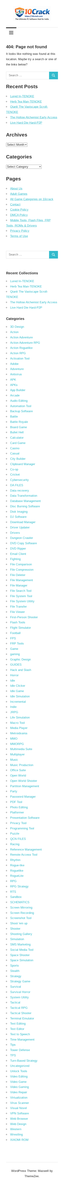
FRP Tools (17, 643)
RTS (13, 891)
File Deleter (17, 575)
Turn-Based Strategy (24, 1060)
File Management (21, 580)
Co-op (14, 469)
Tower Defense (20, 1050)
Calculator (17, 437)
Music (14, 759)
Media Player (19, 728)
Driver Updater (20, 527)
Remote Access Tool (23, 854)
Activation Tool (20, 358)
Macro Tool (17, 723)
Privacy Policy (19, 230)
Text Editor (17, 1029)
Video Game (18, 1081)
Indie (13, 707)
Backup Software (21, 411)
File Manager (18, 585)
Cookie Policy (19, 209)
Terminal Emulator (22, 1018)
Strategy (15, 976)
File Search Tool (20, 590)
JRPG (14, 712)
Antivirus (16, 374)
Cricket (15, 474)
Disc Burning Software (25, 506)
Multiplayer (17, 754)
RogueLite (16, 875)
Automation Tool (20, 406)
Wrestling (16, 1134)
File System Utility (22, 601)
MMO (13, 738)
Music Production (21, 765)
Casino (14, 448)
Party (13, 791)
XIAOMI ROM (19, 1140)
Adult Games (18, 194)
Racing (14, 844)
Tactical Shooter (20, 1013)
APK (13, 379)
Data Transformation (23, 495)
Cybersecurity (19, 480)
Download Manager (23, 522)
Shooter (15, 928)
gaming (15, 654)
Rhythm (15, 860)
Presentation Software (24, 817)
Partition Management (24, 786)
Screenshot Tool (20, 918)
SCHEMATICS (19, 902)
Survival (15, 986)
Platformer (17, 812)
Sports (14, 965)
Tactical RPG (19, 1008)
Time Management (22, 1039)
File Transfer (18, 606)
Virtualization (18, 1097)
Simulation (17, 939)
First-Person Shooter (24, 617)
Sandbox (16, 897)
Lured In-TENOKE (22, 96)
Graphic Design (20, 659)
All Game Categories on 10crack (31, 199)
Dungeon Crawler (21, 538)
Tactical (15, 1002)
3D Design (17, 326)
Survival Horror (20, 992)
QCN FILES (18, 839)
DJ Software (18, 517)
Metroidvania (18, 733)
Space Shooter (20, 955)
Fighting (15, 559)
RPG (13, 881)
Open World (18, 775)
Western (15, 1129)
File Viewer (17, 612)
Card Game (17, 443)
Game (14, 649)
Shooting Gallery (21, 934)
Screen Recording (22, 913)
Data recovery (19, 490)
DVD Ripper (18, 548)
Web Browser (19, 1118)
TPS (13, 1055)
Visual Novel (18, 1108)
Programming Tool (22, 828)
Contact (15, 204)
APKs (14, 385)
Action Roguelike (21, 348)
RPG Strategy (19, 886)
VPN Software (19, 1113)
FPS (13, 638)
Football (15, 633)
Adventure (17, 369)
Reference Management (26, 849)
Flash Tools (17, 622)
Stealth (14, 971)
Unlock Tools (18, 1071)
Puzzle (14, 833)
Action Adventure (21, 337)
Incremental (18, 701)
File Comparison (21, 564)
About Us (16, 188)
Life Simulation (20, 717)
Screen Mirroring (21, 907)
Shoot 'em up (18, 923)
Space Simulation (21, 960)
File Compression (21, 569)
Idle (12, 680)
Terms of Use (19, 236)
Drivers (15, 532)
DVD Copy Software (23, 543)
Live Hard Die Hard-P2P (26, 122)
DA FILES (16, 485)
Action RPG (18, 353)
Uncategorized (19, 1066)
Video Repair (18, 1092)
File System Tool (21, 596)
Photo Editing (19, 807)
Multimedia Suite (21, 749)
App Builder (17, 390)
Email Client (18, 554)
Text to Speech (20, 1034)
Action (14, 332)
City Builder (18, 458)
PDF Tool (16, 802)
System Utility (19, 997)
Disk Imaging (19, 511)
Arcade (15, 395)
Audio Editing (19, 400)
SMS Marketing (20, 944)
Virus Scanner (19, 1103)
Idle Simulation (20, 696)
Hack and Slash (20, 670)
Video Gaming (19, 1087)
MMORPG (17, 744)
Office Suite (18, 770)
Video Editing (19, 1076)
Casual (14, 453)
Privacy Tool (18, 823)
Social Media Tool (21, 949)
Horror (14, 675)
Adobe (14, 364)
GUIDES (16, 664)
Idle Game (17, 691)
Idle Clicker (17, 685)
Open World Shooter (23, 781)
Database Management (25, 501)
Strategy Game (20, 981)
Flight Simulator (20, 627)
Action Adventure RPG (25, 342)
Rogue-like (17, 865)
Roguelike (16, 870)
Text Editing (18, 1023)
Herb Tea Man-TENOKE (26, 101)
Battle (14, 416)
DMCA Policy (19, 215)
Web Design (18, 1124)
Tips (13, 1044)
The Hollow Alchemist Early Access (33, 117)
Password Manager (23, 796)
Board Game (18, 427)
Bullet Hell (17, 432)
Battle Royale (19, 422)
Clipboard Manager (22, 464)
